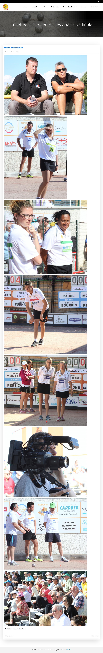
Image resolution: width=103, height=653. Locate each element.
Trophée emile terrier (16, 47)
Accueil (25, 7)
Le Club (44, 7)
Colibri (69, 650)
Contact (84, 7)
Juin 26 (8, 52)
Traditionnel (54, 7)
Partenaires (94, 7)
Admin (14, 52)
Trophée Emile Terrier (69, 7)
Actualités (34, 7)
